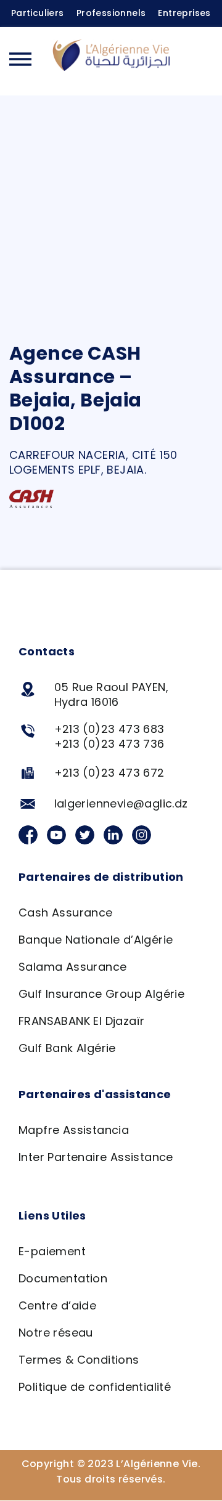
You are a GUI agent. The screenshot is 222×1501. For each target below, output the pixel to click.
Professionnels (111, 13)
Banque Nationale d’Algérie (95, 939)
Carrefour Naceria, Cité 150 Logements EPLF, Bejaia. (93, 462)
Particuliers (37, 13)
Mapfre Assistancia (73, 1130)
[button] (200, 61)
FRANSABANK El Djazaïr (81, 1021)
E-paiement (52, 1251)
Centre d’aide (57, 1305)
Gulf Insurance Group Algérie (101, 993)
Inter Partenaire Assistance (95, 1157)
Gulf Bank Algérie (67, 1048)
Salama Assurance (72, 966)
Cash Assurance (65, 912)
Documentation (62, 1278)
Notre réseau (55, 1332)
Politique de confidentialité (94, 1386)
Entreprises (184, 13)
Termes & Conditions (78, 1359)
